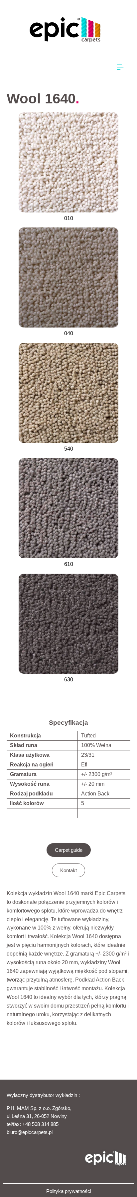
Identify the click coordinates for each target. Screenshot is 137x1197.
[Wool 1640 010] (68, 162)
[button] (120, 67)
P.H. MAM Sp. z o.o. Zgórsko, (39, 1108)
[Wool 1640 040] (68, 277)
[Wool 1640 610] (68, 508)
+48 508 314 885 (40, 1124)
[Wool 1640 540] (68, 393)
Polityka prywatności (68, 1191)
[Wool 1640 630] (68, 624)
